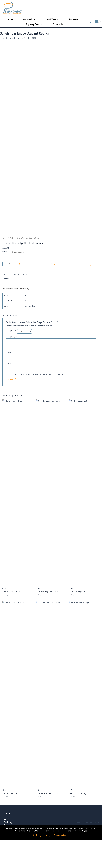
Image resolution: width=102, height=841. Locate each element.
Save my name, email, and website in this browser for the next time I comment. (36, 374)
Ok (37, 835)
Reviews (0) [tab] (24, 288)
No (46, 835)
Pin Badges (11, 238)
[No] (99, 832)
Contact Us (58, 24)
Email (8, 363)
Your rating (11, 330)
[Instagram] (99, 8)
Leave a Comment (6, 38)
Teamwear (73, 19)
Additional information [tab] (10, 288)
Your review (11, 337)
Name (8, 353)
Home (10, 19)
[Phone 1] (88, 8)
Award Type (50, 19)
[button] (90, 21)
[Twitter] (95, 8)
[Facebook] (92, 8)
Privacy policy (60, 835)
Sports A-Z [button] (27, 19)
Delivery (8, 822)
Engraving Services (34, 24)
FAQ (6, 819)
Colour (4, 252)
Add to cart (55, 264)
